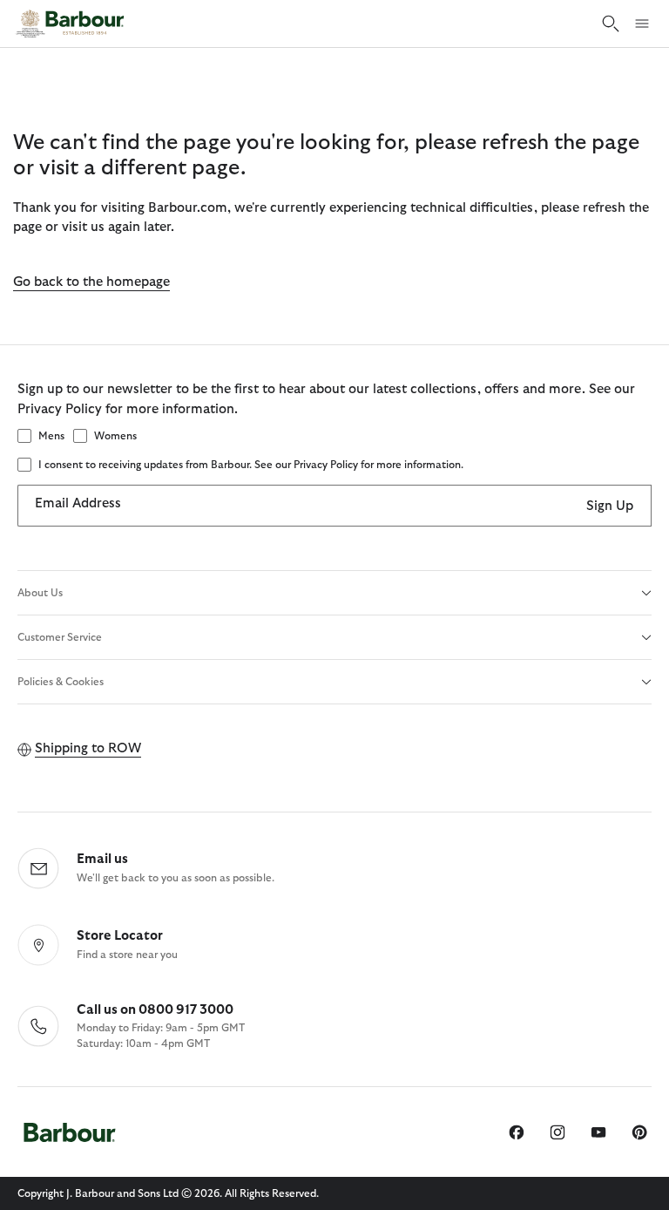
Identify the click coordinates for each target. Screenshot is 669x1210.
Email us (102, 859)
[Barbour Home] (69, 23)
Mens (51, 436)
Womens (115, 436)
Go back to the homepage (91, 282)
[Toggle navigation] (642, 23)
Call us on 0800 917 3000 (155, 1009)
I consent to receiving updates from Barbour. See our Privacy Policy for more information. (250, 464)
